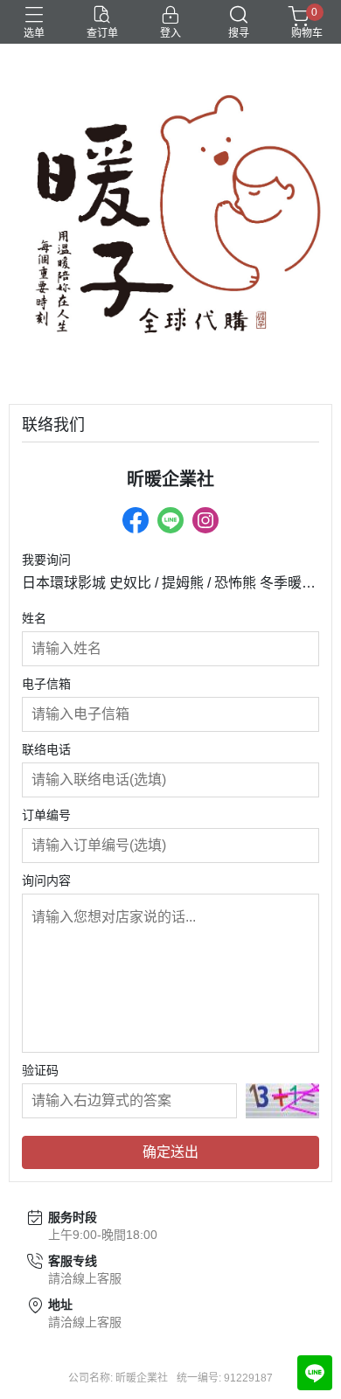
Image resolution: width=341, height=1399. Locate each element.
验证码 (40, 1070)
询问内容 (46, 880)
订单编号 (46, 815)
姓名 (34, 618)
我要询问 (46, 560)
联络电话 (46, 749)
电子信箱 (46, 684)
